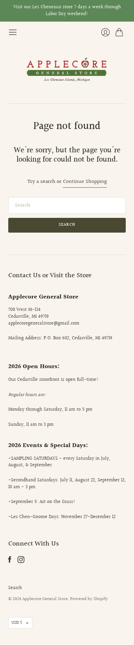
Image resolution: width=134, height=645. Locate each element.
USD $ (16, 622)
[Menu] (12, 32)
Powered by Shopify (89, 599)
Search (15, 588)
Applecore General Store (45, 599)
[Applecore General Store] (67, 70)
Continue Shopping (85, 182)
